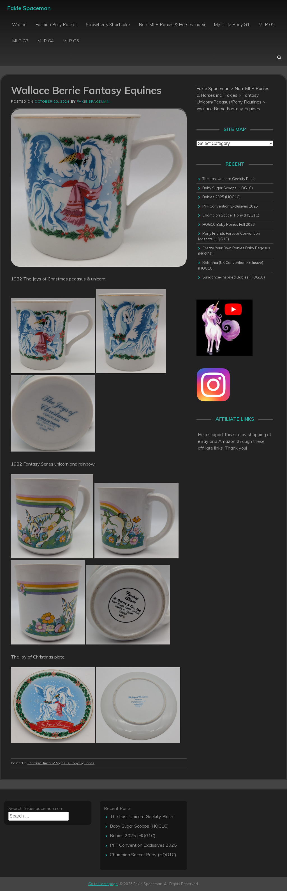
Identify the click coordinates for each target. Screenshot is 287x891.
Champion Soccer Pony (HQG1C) (230, 215)
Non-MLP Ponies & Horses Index (172, 24)
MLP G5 (71, 40)
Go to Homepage (103, 883)
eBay (203, 441)
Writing (19, 24)
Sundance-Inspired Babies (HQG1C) (233, 277)
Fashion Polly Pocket (56, 24)
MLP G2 (266, 24)
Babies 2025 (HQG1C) (221, 197)
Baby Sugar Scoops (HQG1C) (227, 188)
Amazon (226, 441)
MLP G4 (45, 40)
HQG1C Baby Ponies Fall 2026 (228, 224)
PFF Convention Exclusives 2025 (230, 206)
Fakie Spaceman (29, 7)
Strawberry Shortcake (108, 24)
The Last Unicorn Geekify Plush (229, 178)
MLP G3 (20, 40)
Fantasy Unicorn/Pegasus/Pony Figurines (60, 763)
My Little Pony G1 (232, 24)
